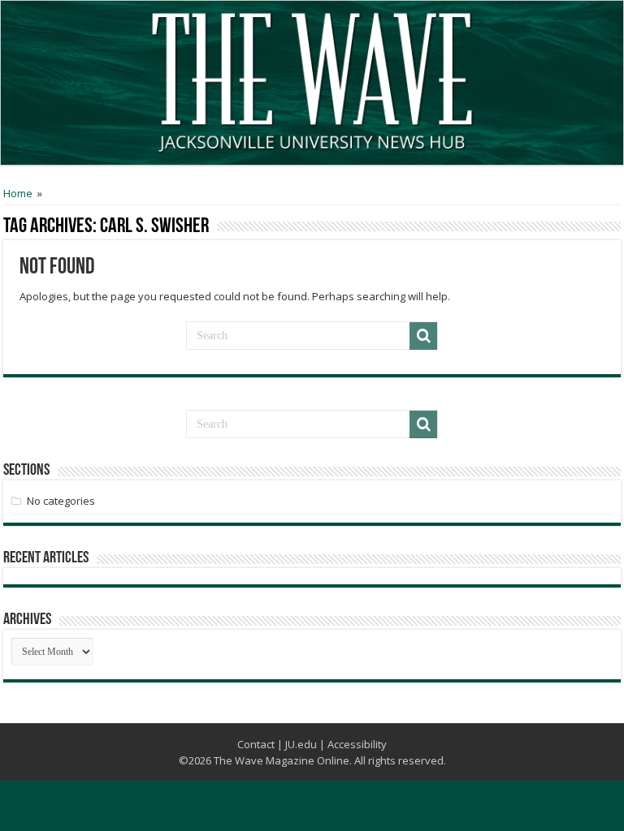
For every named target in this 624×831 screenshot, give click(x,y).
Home (17, 193)
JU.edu (301, 744)
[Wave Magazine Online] (312, 78)
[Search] (423, 336)
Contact (256, 744)
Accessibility (357, 744)
